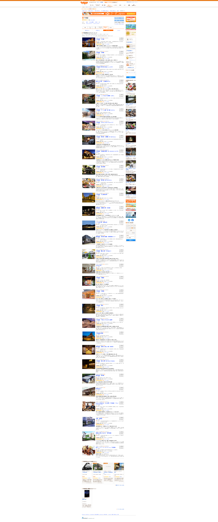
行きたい (121, 38)
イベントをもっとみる (120, 509)
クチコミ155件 (106, 186)
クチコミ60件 (106, 101)
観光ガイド (115, 514)
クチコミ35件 (106, 228)
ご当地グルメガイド (84, 10)
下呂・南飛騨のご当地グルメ (105, 10)
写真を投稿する (121, 20)
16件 (120, 476)
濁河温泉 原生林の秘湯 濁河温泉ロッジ (105, 236)
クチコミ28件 (106, 199)
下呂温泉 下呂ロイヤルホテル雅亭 (104, 319)
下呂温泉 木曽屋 (100, 291)
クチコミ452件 (106, 115)
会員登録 (101, 2)
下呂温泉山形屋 (99, 333)
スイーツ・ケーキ (96, 23)
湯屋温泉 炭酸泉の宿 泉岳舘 (103, 207)
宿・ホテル (83, 514)
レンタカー (115, 5)
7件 (109, 476)
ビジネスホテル (92, 514)
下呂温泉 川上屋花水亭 (101, 194)
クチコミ (90, 27)
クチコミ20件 (106, 172)
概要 (85, 27)
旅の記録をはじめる (131, 67)
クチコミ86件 (106, 158)
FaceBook (132, 220)
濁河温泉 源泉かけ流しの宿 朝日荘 (105, 346)
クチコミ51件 (106, 311)
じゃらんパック (97, 5)
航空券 (112, 514)
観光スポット (87, 30)
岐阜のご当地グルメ (97, 10)
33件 (99, 478)
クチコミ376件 (106, 270)
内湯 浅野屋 (99, 418)
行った (121, 40)
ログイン (98, 2)
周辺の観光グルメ (100, 27)
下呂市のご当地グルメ (113, 10)
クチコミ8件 (106, 352)
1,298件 (89, 478)
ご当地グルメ (98, 30)
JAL (105, 514)
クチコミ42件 (106, 452)
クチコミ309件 (106, 44)
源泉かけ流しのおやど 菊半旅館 (103, 433)
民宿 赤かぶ (99, 388)
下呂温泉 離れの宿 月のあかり (103, 251)
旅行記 (111, 27)
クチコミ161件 (106, 338)
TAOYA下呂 (98, 265)
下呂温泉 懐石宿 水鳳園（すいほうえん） (106, 136)
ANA (106, 514)
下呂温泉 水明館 (100, 52)
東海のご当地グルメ (91, 10)
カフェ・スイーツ (89, 23)
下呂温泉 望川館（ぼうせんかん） (104, 180)
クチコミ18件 (106, 424)
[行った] (115, 22)
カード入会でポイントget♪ (131, 22)
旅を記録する (130, 50)
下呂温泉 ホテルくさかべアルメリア (104, 122)
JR (104, 514)
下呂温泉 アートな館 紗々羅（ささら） (105, 110)
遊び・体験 (103, 5)
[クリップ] (122, 22)
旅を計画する (130, 42)
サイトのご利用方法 (129, 0)
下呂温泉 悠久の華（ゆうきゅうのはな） (105, 361)
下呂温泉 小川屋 (100, 39)
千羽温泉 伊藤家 (100, 277)
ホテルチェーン (87, 514)
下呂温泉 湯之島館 (100, 166)
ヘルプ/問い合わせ (135, 0)
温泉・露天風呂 (97, 514)
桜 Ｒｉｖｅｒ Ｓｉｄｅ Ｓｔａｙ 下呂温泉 (105, 447)
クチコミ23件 (106, 282)
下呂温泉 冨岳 (99, 305)
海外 (129, 5)
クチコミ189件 (106, 87)
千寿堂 (118, 10)
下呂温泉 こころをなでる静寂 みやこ (105, 95)
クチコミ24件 (106, 142)
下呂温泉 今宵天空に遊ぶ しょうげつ (104, 67)
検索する (130, 77)
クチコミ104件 (106, 297)
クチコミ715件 (106, 58)
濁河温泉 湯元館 (100, 375)
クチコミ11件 (106, 242)
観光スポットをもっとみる (120, 485)
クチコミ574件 (106, 128)
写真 (95, 27)
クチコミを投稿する (116, 20)
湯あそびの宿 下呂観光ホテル (103, 81)
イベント (118, 30)
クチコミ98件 (106, 410)
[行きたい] (119, 22)
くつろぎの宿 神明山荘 (101, 222)
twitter (129, 220)
